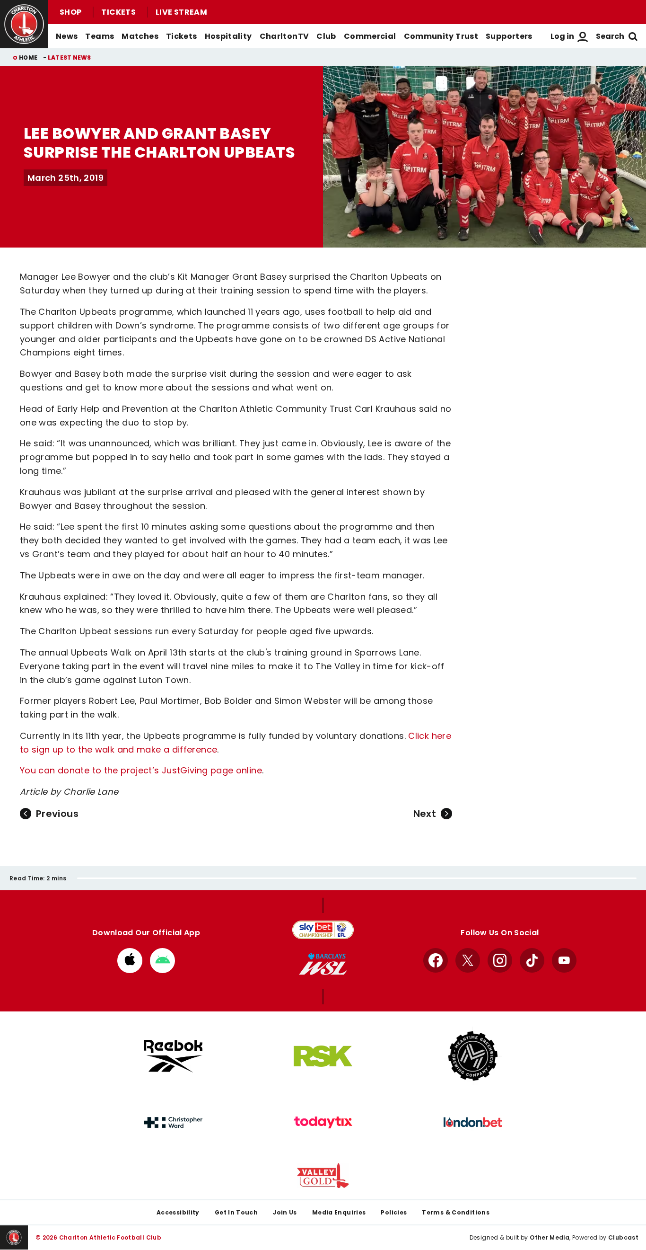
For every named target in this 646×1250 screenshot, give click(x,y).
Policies (394, 1212)
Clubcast (623, 1237)
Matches (140, 36)
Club (326, 36)
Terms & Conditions (455, 1212)
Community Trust (441, 36)
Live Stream (181, 12)
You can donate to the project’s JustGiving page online (141, 770)
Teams (99, 36)
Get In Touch (236, 1212)
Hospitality (228, 36)
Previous (57, 813)
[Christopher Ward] (173, 1122)
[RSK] (323, 1056)
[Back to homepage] (24, 24)
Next (424, 813)
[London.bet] (473, 1122)
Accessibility (178, 1212)
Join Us (285, 1212)
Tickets (118, 12)
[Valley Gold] (323, 1175)
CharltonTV (284, 36)
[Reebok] (173, 1056)
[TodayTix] (323, 1123)
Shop (70, 12)
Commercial (370, 36)
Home (28, 57)
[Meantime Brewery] (473, 1056)
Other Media (549, 1237)
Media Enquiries (339, 1212)
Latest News (69, 57)
